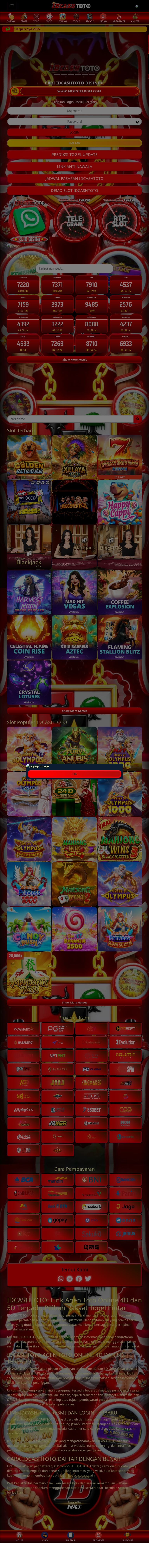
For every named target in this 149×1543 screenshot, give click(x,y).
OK (74, 774)
